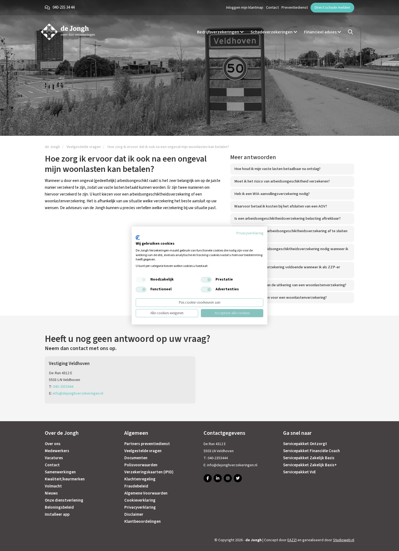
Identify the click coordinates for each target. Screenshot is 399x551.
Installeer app (57, 514)
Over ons (53, 444)
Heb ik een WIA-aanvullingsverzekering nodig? (272, 194)
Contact (272, 7)
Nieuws (51, 493)
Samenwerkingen (60, 472)
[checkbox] (141, 279)
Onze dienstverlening (64, 500)
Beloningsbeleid (59, 507)
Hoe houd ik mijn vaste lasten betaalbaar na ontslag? (277, 169)
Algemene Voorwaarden (145, 493)
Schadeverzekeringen (272, 32)
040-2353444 (63, 386)
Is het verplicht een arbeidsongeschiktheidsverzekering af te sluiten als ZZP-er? (290, 234)
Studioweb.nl (343, 540)
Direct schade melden (332, 7)
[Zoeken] (350, 32)
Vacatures (54, 458)
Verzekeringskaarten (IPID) (148, 472)
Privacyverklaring (140, 507)
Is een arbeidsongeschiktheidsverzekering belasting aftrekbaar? (287, 218)
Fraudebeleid (136, 486)
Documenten (135, 458)
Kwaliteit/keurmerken (65, 479)
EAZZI (292, 540)
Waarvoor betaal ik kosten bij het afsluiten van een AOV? (280, 206)
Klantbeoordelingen (142, 521)
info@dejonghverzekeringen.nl (78, 393)
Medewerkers (57, 451)
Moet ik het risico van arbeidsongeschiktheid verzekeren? (282, 181)
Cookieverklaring (140, 500)
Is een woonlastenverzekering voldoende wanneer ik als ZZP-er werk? (287, 270)
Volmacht (53, 486)
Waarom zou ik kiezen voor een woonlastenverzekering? (280, 297)
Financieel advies (320, 32)
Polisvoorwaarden (140, 465)
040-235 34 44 (64, 7)
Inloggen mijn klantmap (244, 7)
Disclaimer (133, 514)
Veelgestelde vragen (143, 451)
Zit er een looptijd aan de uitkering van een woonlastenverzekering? (290, 285)
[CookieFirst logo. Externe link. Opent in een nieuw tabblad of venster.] (138, 237)
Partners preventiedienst (147, 444)
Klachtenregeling (140, 479)
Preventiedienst (294, 7)
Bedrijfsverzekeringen (218, 32)
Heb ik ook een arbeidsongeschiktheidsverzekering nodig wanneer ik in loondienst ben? (291, 251)
